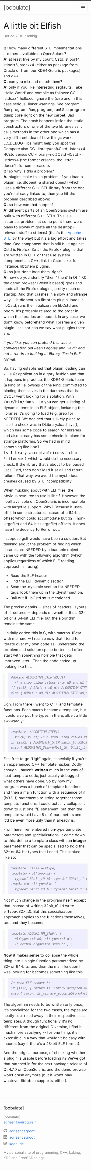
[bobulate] (17, 7)
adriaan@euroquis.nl (21, 1122)
